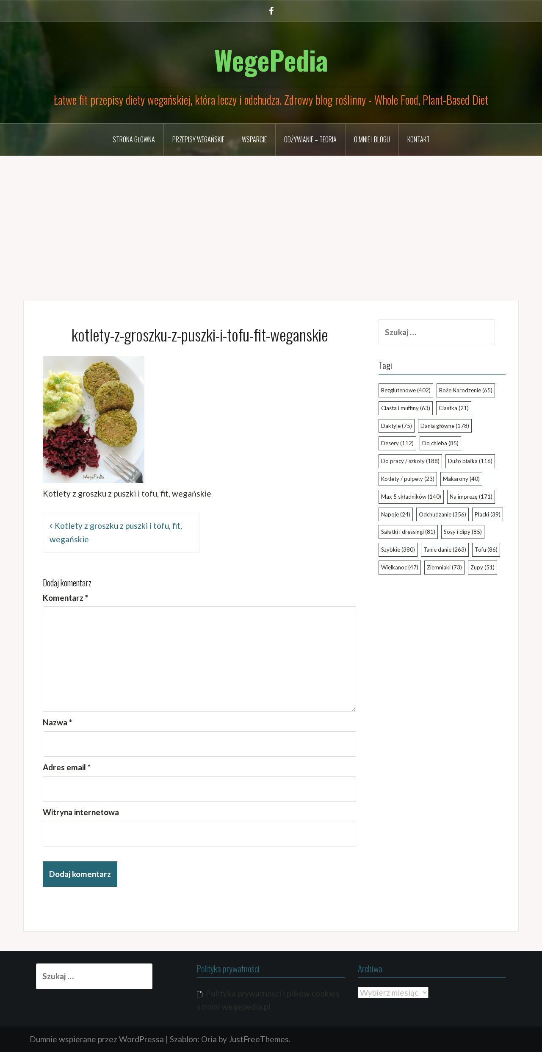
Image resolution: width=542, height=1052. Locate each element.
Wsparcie (254, 139)
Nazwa (57, 722)
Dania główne (444, 425)
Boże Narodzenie (465, 390)
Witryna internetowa (81, 812)
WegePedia (271, 59)
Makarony (461, 478)
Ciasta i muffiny (405, 408)
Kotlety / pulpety (407, 478)
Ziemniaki (444, 567)
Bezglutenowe (406, 390)
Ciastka (454, 408)
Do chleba (440, 443)
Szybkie (398, 549)
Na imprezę (471, 496)
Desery (397, 443)
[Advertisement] (271, 221)
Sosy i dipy (463, 531)
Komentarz (65, 597)
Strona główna (134, 139)
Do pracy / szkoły (410, 461)
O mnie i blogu (372, 139)
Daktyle (396, 425)
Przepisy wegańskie (198, 139)
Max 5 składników (411, 496)
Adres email (67, 767)
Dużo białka (470, 461)
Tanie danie (444, 549)
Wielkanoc (399, 567)
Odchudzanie (442, 514)
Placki (488, 514)
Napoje (395, 514)
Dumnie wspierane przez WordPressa (97, 1039)
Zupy (482, 567)
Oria (209, 1039)
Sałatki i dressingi (408, 531)
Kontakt (418, 139)
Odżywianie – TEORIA (310, 139)
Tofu (486, 549)
